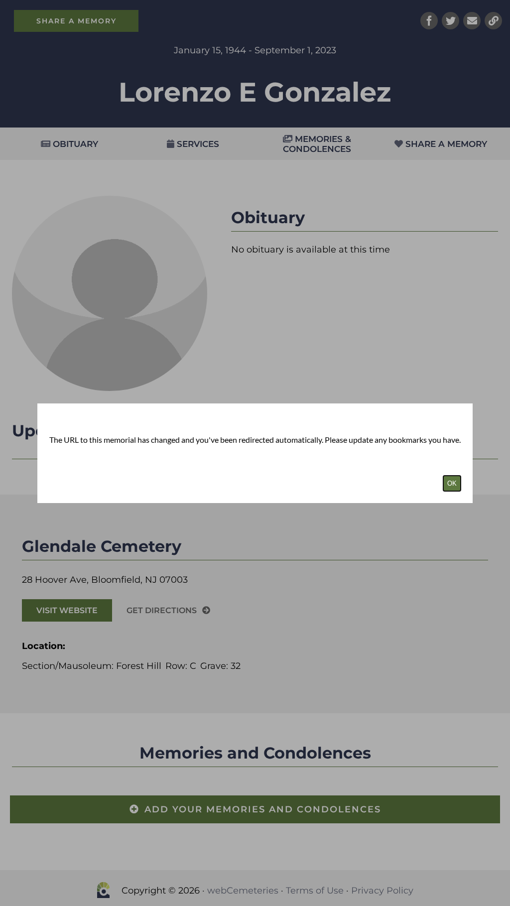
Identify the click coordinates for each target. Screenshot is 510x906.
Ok (452, 483)
